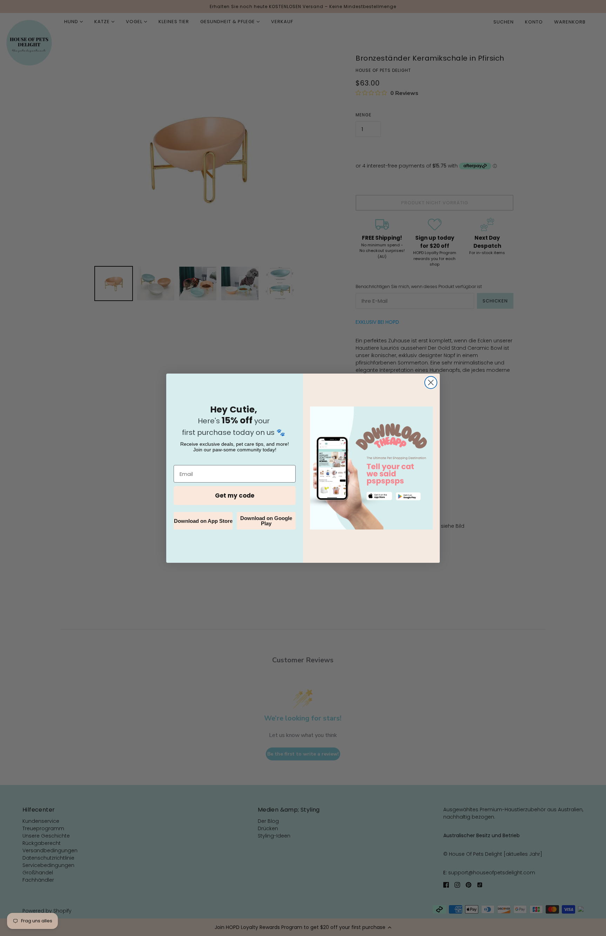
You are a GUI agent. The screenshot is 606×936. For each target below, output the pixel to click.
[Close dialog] (431, 382)
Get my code (234, 495)
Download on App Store (203, 521)
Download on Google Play (266, 520)
